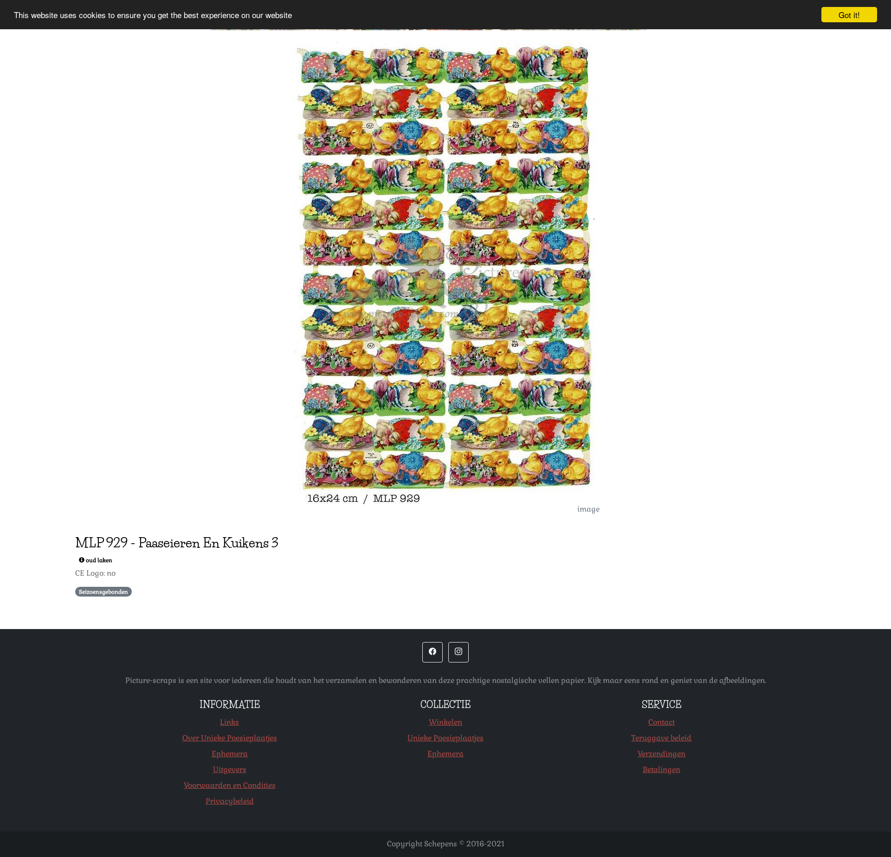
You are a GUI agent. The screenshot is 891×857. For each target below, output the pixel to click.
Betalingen (661, 769)
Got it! (849, 14)
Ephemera (230, 754)
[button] (432, 652)
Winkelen (445, 722)
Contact (661, 722)
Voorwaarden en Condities (230, 785)
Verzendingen (661, 754)
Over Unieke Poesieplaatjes (229, 738)
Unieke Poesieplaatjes (445, 738)
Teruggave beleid (661, 738)
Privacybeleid (230, 801)
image (588, 509)
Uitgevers (229, 769)
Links (229, 722)
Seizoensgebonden (103, 592)
